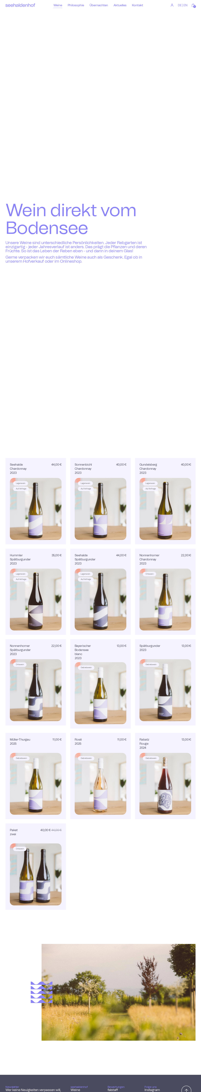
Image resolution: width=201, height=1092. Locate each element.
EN (185, 5)
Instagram (152, 1090)
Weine (75, 1090)
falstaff (113, 1090)
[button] (193, 5)
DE (180, 5)
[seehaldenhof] (20, 5)
